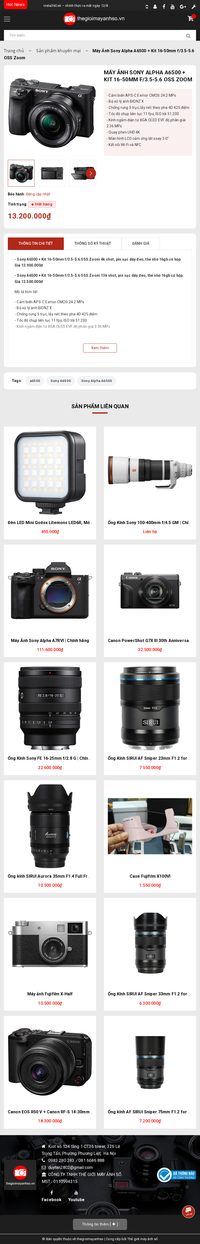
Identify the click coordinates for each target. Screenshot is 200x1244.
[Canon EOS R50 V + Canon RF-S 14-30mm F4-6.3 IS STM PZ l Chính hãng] (50, 1062)
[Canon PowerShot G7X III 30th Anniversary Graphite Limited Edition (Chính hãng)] (150, 590)
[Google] (183, 6)
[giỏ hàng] (192, 19)
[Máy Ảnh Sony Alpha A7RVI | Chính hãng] (50, 590)
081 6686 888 (91, 1160)
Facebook (52, 1199)
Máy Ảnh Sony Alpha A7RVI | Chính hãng (50, 640)
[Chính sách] (194, 6)
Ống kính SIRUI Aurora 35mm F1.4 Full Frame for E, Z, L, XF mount (73, 876)
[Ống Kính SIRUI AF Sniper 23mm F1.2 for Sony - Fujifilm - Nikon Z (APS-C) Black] (150, 708)
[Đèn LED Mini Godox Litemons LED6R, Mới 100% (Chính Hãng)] (50, 473)
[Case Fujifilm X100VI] (150, 826)
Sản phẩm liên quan (100, 406)
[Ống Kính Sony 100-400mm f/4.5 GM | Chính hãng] (150, 473)
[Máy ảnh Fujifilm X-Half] (50, 944)
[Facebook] (163, 6)
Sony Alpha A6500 (96, 381)
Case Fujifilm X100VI (150, 876)
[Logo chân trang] (20, 1174)
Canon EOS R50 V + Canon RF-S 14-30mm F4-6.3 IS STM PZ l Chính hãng (79, 1111)
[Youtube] (172, 6)
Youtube (76, 1199)
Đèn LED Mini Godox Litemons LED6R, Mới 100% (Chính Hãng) (68, 522)
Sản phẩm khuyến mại (58, 51)
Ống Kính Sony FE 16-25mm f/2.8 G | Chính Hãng (55, 758)
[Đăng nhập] (155, 6)
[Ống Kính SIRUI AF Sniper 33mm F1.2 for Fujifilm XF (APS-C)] (150, 944)
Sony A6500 (61, 381)
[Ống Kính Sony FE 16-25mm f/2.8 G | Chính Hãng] (50, 708)
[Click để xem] (52, 113)
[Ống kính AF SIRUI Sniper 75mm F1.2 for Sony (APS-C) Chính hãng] (150, 1062)
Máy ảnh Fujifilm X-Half (50, 993)
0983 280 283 (62, 1160)
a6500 (35, 381)
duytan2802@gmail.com (70, 1167)
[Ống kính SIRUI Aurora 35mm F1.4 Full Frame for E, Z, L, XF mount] (50, 826)
